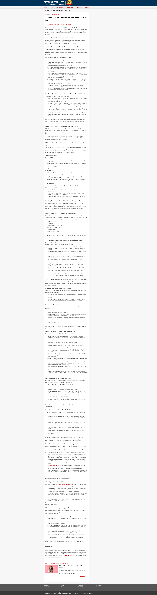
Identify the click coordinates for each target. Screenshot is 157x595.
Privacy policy (46, 585)
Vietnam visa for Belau (55, 557)
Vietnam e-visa (55, 14)
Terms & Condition (47, 586)
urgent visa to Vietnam (64, 484)
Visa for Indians (98, 586)
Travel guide (63, 587)
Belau (50, 557)
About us (62, 585)
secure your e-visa (68, 555)
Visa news (62, 586)
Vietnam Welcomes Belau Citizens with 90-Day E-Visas (59, 24)
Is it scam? (80, 587)
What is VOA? (80, 586)
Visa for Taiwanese (99, 587)
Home (45, 10)
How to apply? (80, 585)
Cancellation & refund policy (48, 587)
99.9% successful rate (52, 465)
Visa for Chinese (98, 585)
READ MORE (82, 576)
